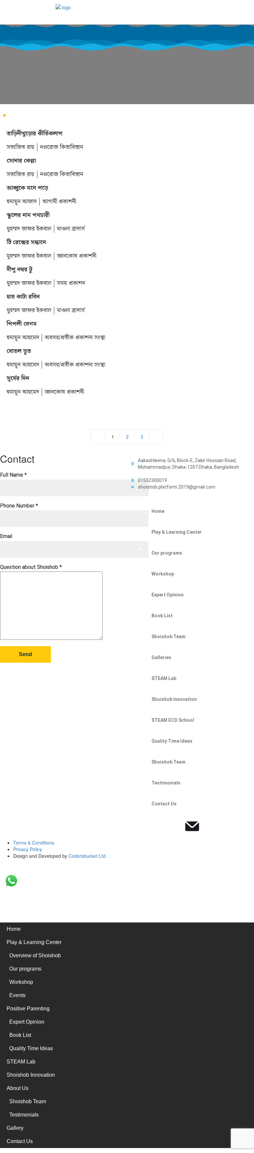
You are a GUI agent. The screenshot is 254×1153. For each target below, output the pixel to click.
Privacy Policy (27, 849)
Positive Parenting (28, 1008)
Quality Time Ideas (171, 741)
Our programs (166, 553)
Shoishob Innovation (174, 699)
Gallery (15, 1128)
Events (17, 995)
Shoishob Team (168, 636)
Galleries (161, 657)
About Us (17, 1088)
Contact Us (164, 803)
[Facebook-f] (138, 826)
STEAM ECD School (172, 720)
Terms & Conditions (33, 842)
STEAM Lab (163, 678)
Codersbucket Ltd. (87, 855)
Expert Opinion (167, 594)
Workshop (162, 573)
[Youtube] (174, 826)
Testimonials (166, 782)
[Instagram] (156, 826)
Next (156, 436)
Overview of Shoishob (35, 955)
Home (157, 511)
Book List (162, 615)
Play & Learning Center (176, 532)
